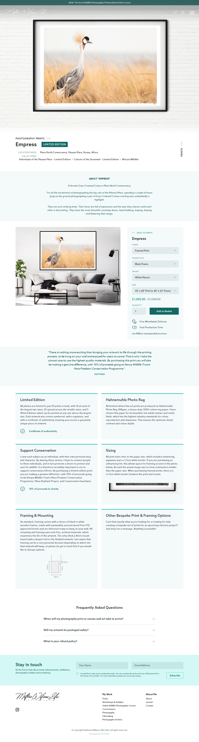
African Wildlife (130, 159)
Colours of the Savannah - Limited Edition (96, 159)
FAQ (138, 333)
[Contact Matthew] (175, 13)
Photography (108, 712)
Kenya (86, 152)
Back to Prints (144, 233)
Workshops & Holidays (113, 702)
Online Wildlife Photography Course (119, 705)
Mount (135, 271)
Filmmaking (107, 716)
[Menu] (192, 13)
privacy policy (135, 676)
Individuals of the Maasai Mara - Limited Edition (45, 159)
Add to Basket (164, 311)
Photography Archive (112, 719)
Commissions (108, 709)
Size (134, 285)
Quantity (137, 305)
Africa (94, 152)
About (149, 698)
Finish (135, 245)
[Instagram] (182, 13)
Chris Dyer (105, 734)
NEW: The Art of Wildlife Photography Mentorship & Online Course (100, 2)
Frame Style (138, 258)
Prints (181, 152)
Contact (149, 705)
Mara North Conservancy (53, 152)
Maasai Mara (75, 152)
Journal (149, 702)
